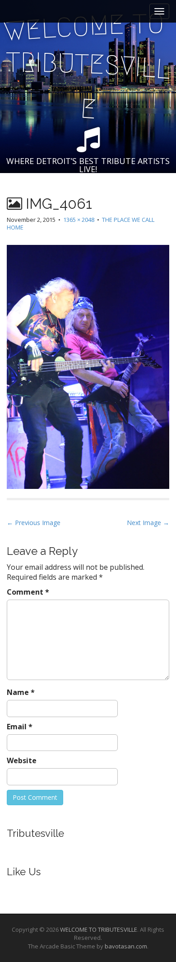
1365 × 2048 (78, 220)
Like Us (24, 872)
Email (19, 727)
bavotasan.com (126, 946)
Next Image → (148, 522)
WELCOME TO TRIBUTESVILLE (98, 929)
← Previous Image (33, 522)
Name (21, 692)
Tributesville (35, 833)
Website (22, 760)
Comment (28, 592)
